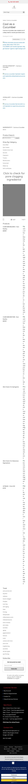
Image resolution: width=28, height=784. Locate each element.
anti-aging (6, 606)
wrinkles (5, 628)
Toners (5, 158)
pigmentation (6, 633)
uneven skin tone (8, 641)
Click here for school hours (11, 722)
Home (4, 20)
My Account (7, 691)
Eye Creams (6, 147)
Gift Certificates (7, 168)
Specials (20, 749)
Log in (23, 219)
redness (5, 596)
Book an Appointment (10, 693)
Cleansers (5, 155)
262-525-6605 (14, 2)
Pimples (5, 601)
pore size (5, 643)
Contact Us (7, 696)
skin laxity (5, 625)
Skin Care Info (13, 753)
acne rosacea (6, 622)
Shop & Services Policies (11, 699)
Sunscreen (6, 163)
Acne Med (5, 145)
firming (5, 612)
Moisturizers (6, 160)
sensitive (5, 649)
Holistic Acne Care (8, 150)
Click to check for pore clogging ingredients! (14, 176)
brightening (6, 646)
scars (4, 638)
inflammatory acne (8, 617)
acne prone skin (7, 591)
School (17, 751)
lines (4, 609)
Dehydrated (6, 614)
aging (4, 630)
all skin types (6, 651)
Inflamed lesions (7, 620)
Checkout (14, 749)
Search (17, 138)
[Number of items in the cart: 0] (3, 219)
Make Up (5, 166)
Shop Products (18, 747)
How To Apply (10, 751)
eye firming (6, 654)
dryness (5, 593)
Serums (5, 153)
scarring (5, 604)
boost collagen (7, 599)
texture (5, 635)
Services (11, 747)
